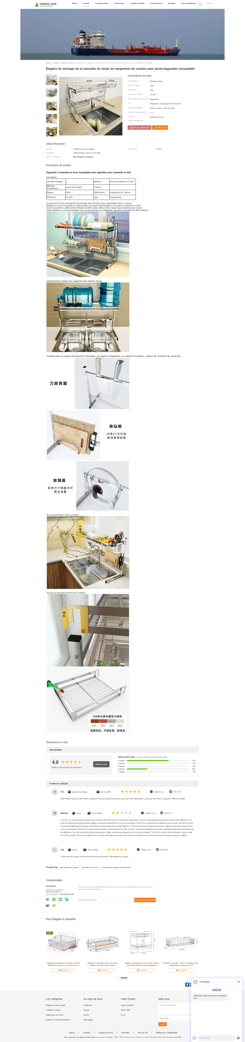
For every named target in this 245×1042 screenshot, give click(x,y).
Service (86, 1015)
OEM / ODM (125, 1010)
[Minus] (238, 981)
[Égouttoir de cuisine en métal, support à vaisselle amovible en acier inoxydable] (180, 942)
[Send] (239, 1038)
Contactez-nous (156, 3)
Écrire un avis (101, 764)
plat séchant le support (69, 867)
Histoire (86, 1010)
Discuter (161, 127)
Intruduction (87, 1005)
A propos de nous (106, 1033)
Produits (86, 3)
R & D (123, 1015)
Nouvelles (171, 3)
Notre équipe (88, 1020)
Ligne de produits (127, 1005)
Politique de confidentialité (166, 1033)
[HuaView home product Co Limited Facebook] (187, 985)
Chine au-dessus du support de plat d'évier (79, 1037)
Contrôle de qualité (137, 3)
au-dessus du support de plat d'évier (116, 867)
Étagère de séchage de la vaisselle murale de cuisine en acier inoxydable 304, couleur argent (102, 964)
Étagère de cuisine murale (55, 1005)
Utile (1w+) (168, 813)
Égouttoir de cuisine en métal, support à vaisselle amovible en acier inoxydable (181, 964)
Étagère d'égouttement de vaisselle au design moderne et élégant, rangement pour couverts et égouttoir (63, 964)
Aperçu (72, 1033)
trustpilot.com (159, 792)
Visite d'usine (119, 3)
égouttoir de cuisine (90, 867)
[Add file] (194, 1038)
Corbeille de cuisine (53, 1010)
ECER (179, 1037)
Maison (74, 3)
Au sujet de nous (101, 3)
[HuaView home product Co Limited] (45, 4)
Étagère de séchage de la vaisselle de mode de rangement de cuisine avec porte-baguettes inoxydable (114, 63)
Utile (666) (164, 850)
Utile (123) (177, 792)
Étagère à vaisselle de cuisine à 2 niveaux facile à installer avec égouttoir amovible (141, 964)
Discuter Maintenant (188, 3)
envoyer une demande (145, 900)
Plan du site (143, 1033)
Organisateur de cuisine (54, 1015)
